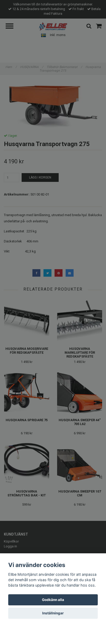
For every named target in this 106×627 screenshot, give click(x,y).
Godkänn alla (53, 600)
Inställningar (53, 613)
